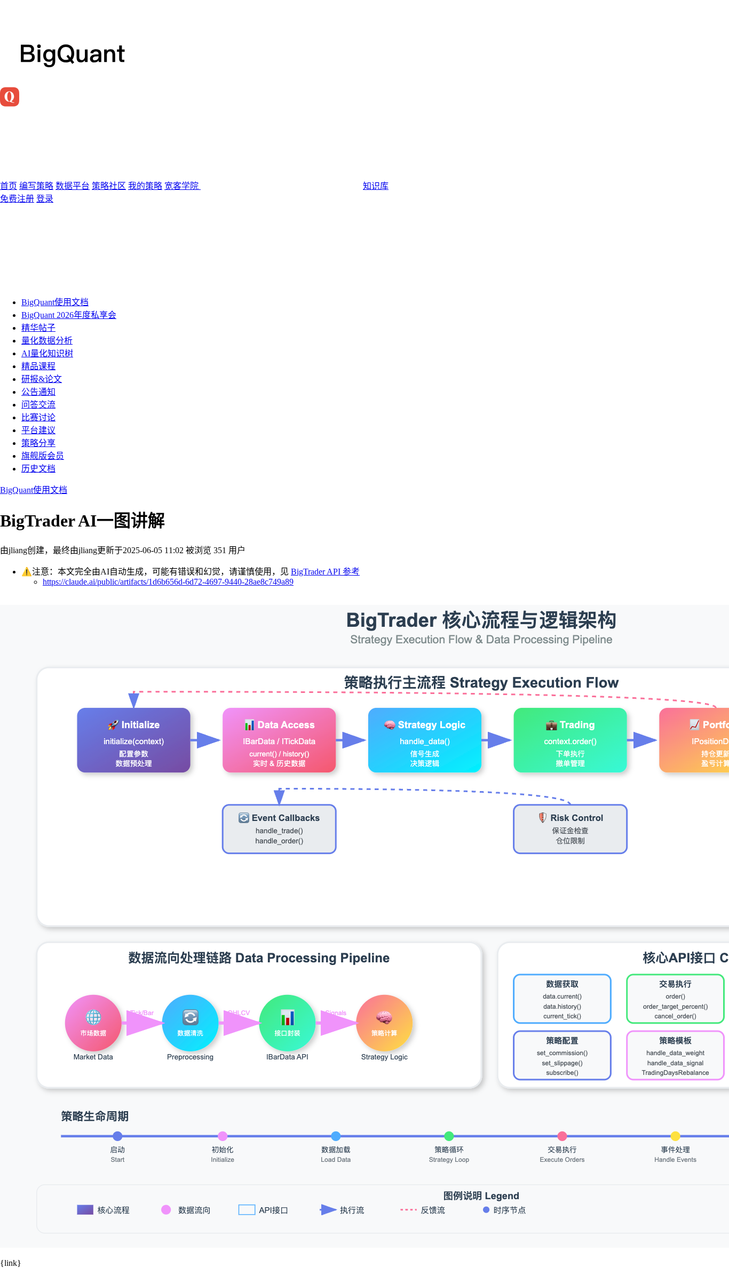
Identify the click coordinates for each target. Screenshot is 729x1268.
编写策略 (36, 185)
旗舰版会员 (42, 455)
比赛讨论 (38, 417)
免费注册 (17, 198)
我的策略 (145, 185)
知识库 (376, 185)
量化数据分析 (47, 340)
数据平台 (73, 185)
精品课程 (38, 366)
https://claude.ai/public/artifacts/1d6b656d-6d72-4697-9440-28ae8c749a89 (168, 581)
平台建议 (38, 430)
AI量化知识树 (47, 353)
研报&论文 (41, 379)
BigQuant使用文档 (55, 302)
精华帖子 (38, 327)
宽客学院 (182, 185)
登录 (44, 198)
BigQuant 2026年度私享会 (68, 315)
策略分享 (38, 443)
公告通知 (38, 391)
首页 (8, 185)
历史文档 (38, 468)
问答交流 (38, 404)
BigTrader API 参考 (325, 571)
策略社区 (109, 185)
